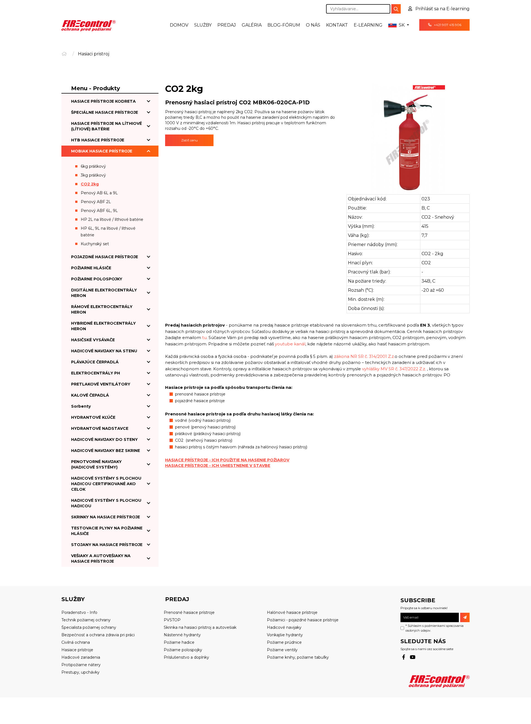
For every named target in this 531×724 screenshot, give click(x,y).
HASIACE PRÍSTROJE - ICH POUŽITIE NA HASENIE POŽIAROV (227, 459)
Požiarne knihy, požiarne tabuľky (298, 657)
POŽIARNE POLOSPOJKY (96, 278)
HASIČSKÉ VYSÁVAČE (93, 339)
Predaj (226, 25)
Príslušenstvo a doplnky (186, 657)
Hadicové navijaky (284, 627)
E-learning (368, 25)
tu (204, 337)
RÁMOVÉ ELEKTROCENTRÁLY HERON (101, 309)
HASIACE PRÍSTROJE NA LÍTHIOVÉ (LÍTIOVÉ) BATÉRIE (106, 126)
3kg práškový (93, 175)
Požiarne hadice (179, 642)
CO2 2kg (90, 184)
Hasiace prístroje (77, 649)
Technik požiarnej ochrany (86, 619)
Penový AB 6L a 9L (99, 192)
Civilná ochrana (75, 642)
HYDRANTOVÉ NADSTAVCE (99, 428)
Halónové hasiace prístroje (292, 612)
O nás (313, 25)
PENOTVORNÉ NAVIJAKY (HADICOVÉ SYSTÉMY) (96, 464)
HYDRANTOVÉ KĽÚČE (93, 417)
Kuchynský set (95, 243)
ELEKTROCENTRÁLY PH (95, 373)
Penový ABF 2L (96, 201)
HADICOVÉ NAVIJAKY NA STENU (104, 350)
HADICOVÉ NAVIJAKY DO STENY (104, 439)
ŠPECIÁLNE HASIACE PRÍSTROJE (104, 112)
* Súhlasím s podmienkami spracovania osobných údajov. (434, 628)
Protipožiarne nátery (81, 664)
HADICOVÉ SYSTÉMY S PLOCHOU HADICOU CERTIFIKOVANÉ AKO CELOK (106, 484)
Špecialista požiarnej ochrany (88, 627)
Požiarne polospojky (183, 649)
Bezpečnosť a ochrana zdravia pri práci (98, 634)
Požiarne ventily (282, 649)
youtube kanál (290, 344)
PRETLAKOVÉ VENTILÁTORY (100, 384)
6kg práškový (93, 166)
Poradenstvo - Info (79, 612)
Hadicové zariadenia (80, 657)
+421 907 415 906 (447, 25)
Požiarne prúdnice (284, 642)
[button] (398, 25)
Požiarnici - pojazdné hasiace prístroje (303, 619)
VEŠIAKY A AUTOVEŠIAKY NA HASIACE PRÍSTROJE (101, 558)
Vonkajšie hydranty (285, 634)
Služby (203, 25)
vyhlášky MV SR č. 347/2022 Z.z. (394, 368)
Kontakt (337, 25)
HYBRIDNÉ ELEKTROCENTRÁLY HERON (103, 326)
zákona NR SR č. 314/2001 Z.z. (364, 356)
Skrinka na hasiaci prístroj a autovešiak (200, 627)
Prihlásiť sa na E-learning (442, 8)
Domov (179, 25)
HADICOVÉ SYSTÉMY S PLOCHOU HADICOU (106, 503)
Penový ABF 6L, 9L (99, 210)
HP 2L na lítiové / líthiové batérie (112, 219)
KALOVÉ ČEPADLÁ (90, 395)
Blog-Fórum (283, 25)
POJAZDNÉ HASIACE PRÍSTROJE (104, 256)
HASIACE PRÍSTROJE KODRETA (103, 101)
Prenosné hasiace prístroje (189, 612)
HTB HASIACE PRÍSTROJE (97, 140)
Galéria (252, 25)
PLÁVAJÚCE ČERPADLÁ (95, 362)
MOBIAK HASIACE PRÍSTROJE (101, 151)
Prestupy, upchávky (80, 672)
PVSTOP (172, 619)
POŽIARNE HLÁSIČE (91, 267)
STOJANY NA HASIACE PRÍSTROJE (106, 544)
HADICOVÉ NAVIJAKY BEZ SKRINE (105, 450)
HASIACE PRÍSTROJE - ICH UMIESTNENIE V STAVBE (217, 465)
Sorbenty (81, 406)
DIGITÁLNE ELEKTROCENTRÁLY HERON (104, 293)
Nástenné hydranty (182, 634)
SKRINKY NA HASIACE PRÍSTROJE (105, 516)
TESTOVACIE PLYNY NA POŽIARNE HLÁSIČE (106, 531)
